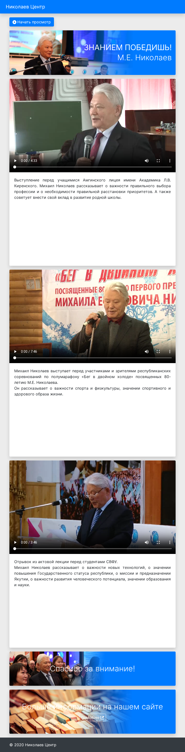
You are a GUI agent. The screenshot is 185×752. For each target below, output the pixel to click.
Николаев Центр (25, 7)
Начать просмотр (34, 22)
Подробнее (90, 717)
